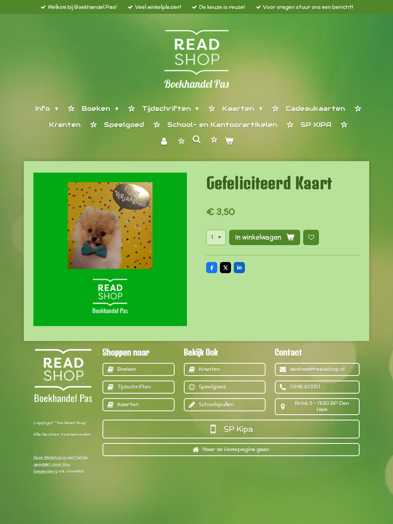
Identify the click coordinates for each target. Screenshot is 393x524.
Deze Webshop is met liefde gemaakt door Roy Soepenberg (60, 464)
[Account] (164, 141)
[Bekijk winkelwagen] (229, 141)
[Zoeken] (196, 140)
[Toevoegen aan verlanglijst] (311, 238)
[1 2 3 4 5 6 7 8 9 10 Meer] (216, 238)
